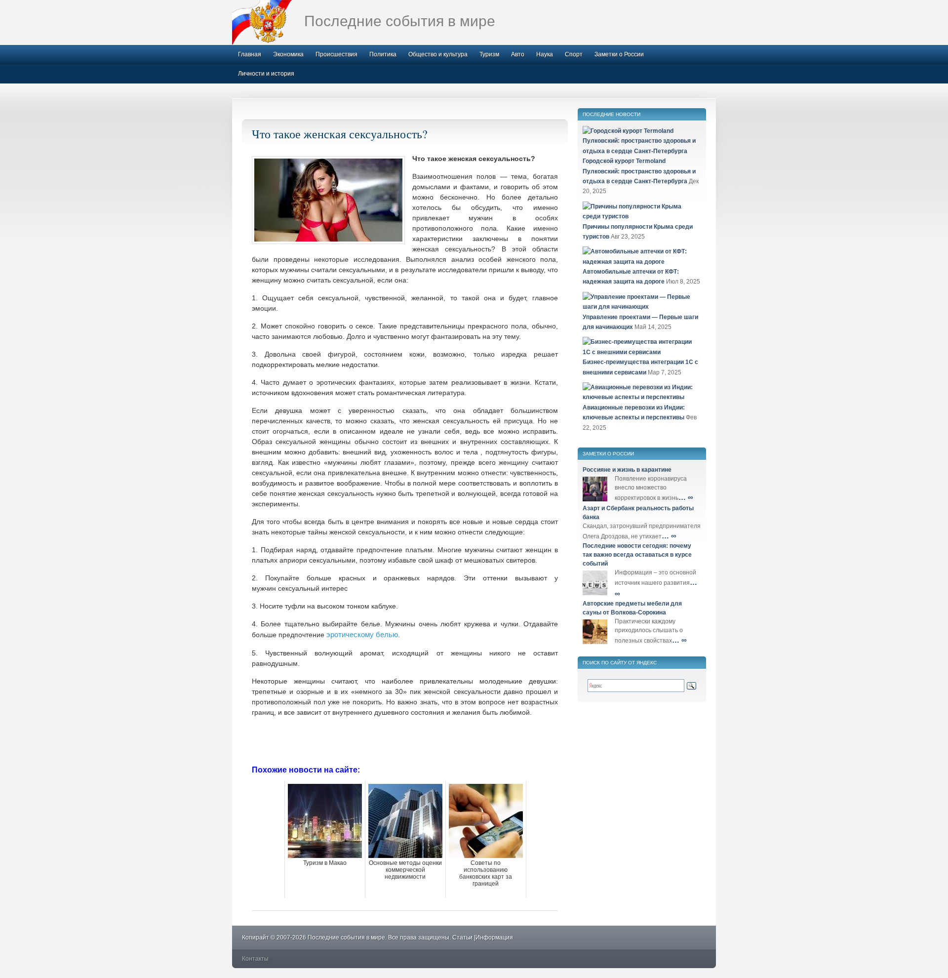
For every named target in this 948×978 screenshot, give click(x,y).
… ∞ (685, 497)
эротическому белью (362, 634)
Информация (494, 937)
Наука (544, 54)
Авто (517, 54)
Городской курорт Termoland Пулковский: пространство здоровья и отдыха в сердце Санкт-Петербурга (639, 171)
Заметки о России (619, 54)
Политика (382, 54)
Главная (249, 54)
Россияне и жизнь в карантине (627, 469)
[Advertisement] (404, 740)
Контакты (255, 958)
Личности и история (266, 73)
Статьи (462, 937)
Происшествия (336, 54)
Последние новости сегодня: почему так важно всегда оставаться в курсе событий (637, 554)
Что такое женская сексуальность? (340, 134)
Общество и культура (438, 54)
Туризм (489, 54)
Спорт (574, 54)
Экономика (288, 54)
